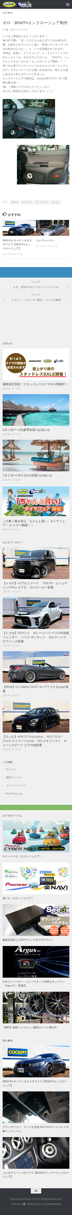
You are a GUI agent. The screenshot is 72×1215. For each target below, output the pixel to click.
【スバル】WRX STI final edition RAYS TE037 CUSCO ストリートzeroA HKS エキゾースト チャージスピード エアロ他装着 (35, 741)
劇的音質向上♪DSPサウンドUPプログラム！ (28, 939)
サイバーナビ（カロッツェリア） (22, 856)
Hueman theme (53, 1204)
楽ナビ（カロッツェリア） (18, 898)
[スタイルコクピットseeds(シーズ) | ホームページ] (22, 4)
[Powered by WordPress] (24, 1204)
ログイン (11, 769)
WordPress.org (14, 793)
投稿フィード (13, 777)
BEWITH (14, 202)
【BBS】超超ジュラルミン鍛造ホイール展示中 (30, 1027)
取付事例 (7, 12)
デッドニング (41, 202)
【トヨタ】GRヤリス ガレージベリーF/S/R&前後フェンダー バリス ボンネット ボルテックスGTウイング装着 (36, 637)
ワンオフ (55, 202)
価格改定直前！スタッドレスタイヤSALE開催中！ (35, 384)
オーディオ (27, 202)
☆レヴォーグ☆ (45, 240)
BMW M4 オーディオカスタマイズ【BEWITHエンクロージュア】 (17, 244)
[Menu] (67, 4)
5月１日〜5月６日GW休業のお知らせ (27, 475)
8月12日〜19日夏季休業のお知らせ (26, 430)
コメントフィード (16, 785)
